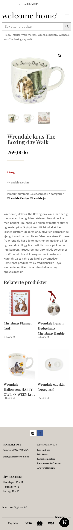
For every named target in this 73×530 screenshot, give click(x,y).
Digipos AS (20, 507)
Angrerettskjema (46, 467)
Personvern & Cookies (49, 463)
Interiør (16, 34)
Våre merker (29, 34)
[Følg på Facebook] (40, 433)
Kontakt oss (43, 449)
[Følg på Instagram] (33, 433)
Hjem (7, 34)
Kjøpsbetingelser (46, 458)
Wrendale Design (47, 34)
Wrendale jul (38, 198)
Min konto (42, 454)
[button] (59, 55)
